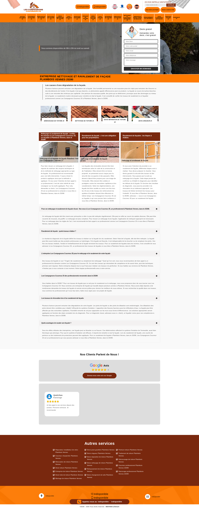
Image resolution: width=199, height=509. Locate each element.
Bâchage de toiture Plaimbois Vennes (68, 478)
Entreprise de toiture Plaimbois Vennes (69, 471)
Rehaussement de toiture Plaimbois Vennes (99, 470)
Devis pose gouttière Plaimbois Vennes (101, 450)
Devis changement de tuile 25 (159, 18)
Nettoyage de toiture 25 (50, 18)
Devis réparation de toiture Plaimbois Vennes (100, 458)
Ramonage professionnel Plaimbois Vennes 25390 (131, 473)
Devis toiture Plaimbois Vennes (66, 468)
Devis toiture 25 (100, 18)
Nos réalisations (152, 10)
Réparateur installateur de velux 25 (137, 18)
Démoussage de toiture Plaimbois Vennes (130, 460)
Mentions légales (112, 506)
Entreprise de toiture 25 (108, 18)
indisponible (84, 6)
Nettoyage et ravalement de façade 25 (127, 18)
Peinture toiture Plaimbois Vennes (130, 450)
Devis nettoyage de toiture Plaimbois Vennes (100, 464)
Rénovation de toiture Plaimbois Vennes (66, 463)
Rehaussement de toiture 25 (148, 18)
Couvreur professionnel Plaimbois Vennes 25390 (130, 467)
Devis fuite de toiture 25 (92, 18)
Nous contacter (168, 10)
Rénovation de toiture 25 (117, 18)
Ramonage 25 (176, 18)
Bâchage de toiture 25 (85, 18)
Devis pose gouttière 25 (77, 18)
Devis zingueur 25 (69, 18)
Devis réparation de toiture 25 (60, 18)
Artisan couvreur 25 (22, 18)
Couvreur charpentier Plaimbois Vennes (66, 457)
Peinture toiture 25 (168, 18)
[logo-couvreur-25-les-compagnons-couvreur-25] (33, 6)
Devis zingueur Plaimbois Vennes (98, 453)
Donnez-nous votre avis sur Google (99, 375)
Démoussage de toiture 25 (41, 18)
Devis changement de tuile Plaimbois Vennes (100, 476)
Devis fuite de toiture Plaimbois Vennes (69, 475)
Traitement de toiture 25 (31, 18)
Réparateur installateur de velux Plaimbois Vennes (66, 451)
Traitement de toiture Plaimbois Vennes (130, 454)
